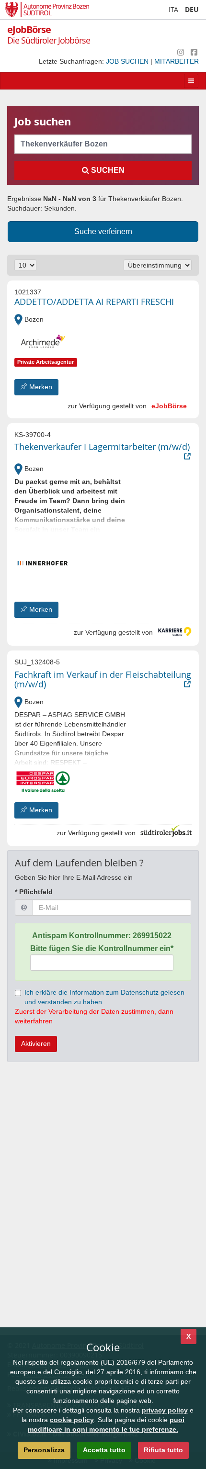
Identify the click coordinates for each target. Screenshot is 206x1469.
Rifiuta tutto (163, 1450)
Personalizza (44, 1450)
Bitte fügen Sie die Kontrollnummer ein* (101, 948)
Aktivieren (36, 1043)
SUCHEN (107, 170)
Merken (39, 387)
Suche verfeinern (103, 231)
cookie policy (72, 1420)
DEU (192, 9)
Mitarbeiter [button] (176, 61)
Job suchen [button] (128, 61)
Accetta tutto (104, 1450)
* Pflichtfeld (34, 892)
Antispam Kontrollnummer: (102, 935)
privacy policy (165, 1410)
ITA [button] (173, 9)
